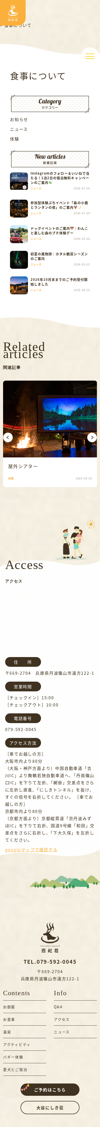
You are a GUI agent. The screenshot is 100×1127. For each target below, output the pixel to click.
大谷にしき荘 (50, 1107)
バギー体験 (13, 1056)
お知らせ (19, 119)
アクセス (62, 1019)
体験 (14, 139)
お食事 (9, 1019)
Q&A (58, 1006)
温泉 (7, 1031)
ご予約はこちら (50, 1090)
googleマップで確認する (31, 849)
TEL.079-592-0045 (50, 961)
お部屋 (9, 1006)
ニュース (19, 129)
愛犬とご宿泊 (15, 1069)
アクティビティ (17, 1044)
